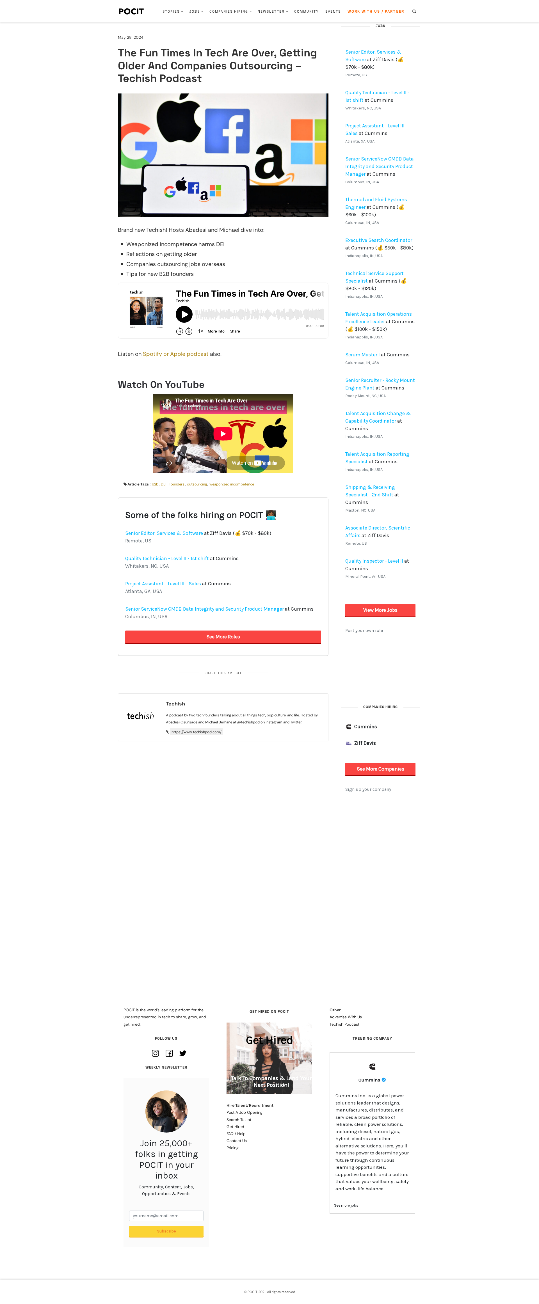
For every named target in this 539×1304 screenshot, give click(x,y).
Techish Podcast (344, 1024)
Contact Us (237, 1140)
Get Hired (235, 1126)
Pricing (233, 1147)
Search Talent (239, 1119)
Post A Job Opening (244, 1112)
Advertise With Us (346, 1016)
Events (333, 11)
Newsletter (271, 11)
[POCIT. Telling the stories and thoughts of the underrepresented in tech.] (131, 11)
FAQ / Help (236, 1133)
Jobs (194, 11)
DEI (163, 484)
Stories (171, 11)
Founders (176, 484)
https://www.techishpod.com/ (196, 732)
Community (306, 11)
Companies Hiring (228, 11)
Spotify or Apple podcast (176, 353)
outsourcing (197, 484)
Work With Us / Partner (376, 11)
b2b (155, 484)
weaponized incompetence (231, 484)
